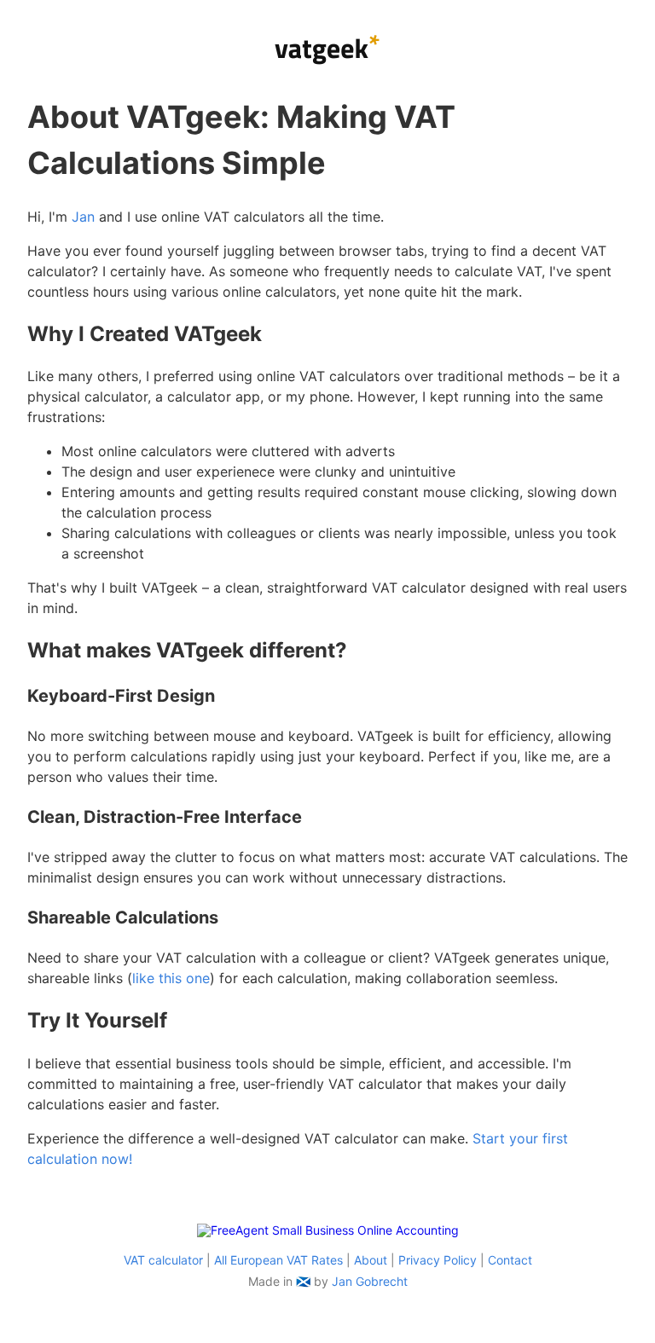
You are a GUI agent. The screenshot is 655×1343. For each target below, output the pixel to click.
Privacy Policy (437, 1260)
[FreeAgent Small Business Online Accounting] (328, 1230)
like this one (171, 978)
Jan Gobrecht (370, 1281)
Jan (83, 216)
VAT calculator (163, 1260)
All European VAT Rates (278, 1260)
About (370, 1260)
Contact (510, 1260)
